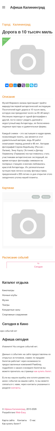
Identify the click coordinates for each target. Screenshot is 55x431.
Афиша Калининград (27, 7)
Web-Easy (21, 412)
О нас (33, 420)
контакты (15, 387)
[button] (3, 7)
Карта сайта (8, 420)
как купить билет (42, 371)
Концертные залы (11, 309)
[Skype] (31, 85)
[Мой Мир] (15, 85)
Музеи (5, 299)
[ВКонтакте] (7, 85)
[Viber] (23, 85)
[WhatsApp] (27, 85)
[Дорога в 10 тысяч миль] (28, 224)
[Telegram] (35, 85)
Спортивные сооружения (14, 314)
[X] (19, 85)
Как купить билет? (11, 423)
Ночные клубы (9, 295)
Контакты (22, 420)
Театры (6, 304)
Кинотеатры (8, 290)
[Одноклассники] (11, 85)
